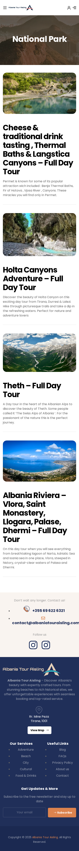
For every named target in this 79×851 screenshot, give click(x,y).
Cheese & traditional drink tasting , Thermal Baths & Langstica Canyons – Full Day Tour (38, 149)
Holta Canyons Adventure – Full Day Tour (33, 278)
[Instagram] (33, 645)
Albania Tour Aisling (45, 837)
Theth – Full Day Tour (32, 390)
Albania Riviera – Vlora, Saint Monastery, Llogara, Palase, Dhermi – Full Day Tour (35, 517)
